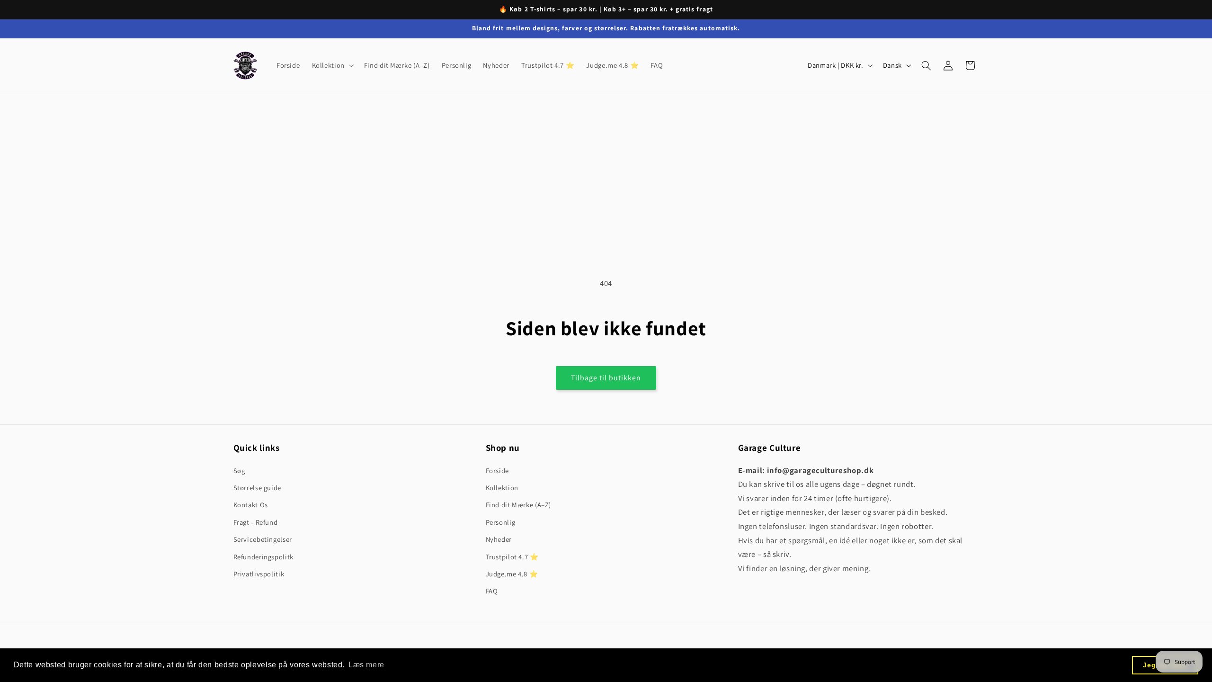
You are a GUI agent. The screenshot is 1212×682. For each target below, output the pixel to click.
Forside (497, 470)
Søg (239, 470)
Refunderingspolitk (263, 556)
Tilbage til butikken (606, 378)
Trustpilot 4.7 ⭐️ (512, 556)
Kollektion (502, 487)
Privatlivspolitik (259, 573)
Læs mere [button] (366, 665)
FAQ (492, 590)
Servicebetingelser (262, 539)
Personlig (501, 522)
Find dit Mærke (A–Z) (519, 504)
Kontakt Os (250, 504)
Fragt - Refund (255, 522)
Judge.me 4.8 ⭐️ (512, 573)
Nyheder (499, 539)
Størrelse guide (257, 487)
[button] (332, 65)
